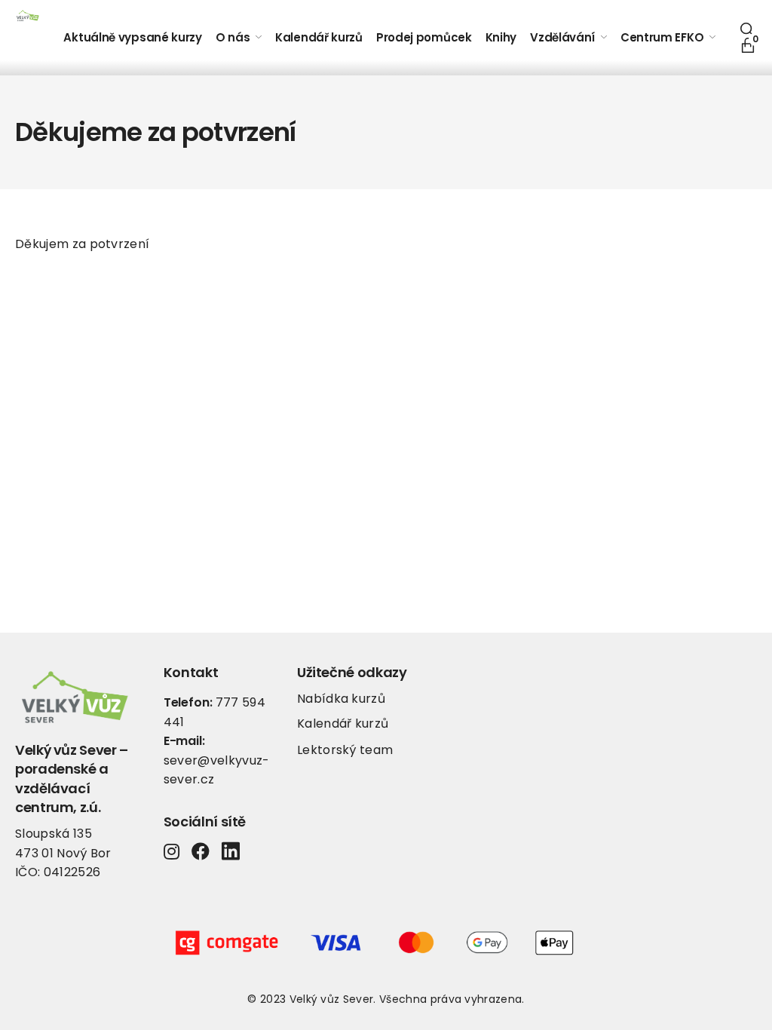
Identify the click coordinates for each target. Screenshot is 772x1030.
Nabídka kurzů (341, 698)
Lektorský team (345, 750)
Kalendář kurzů (342, 723)
